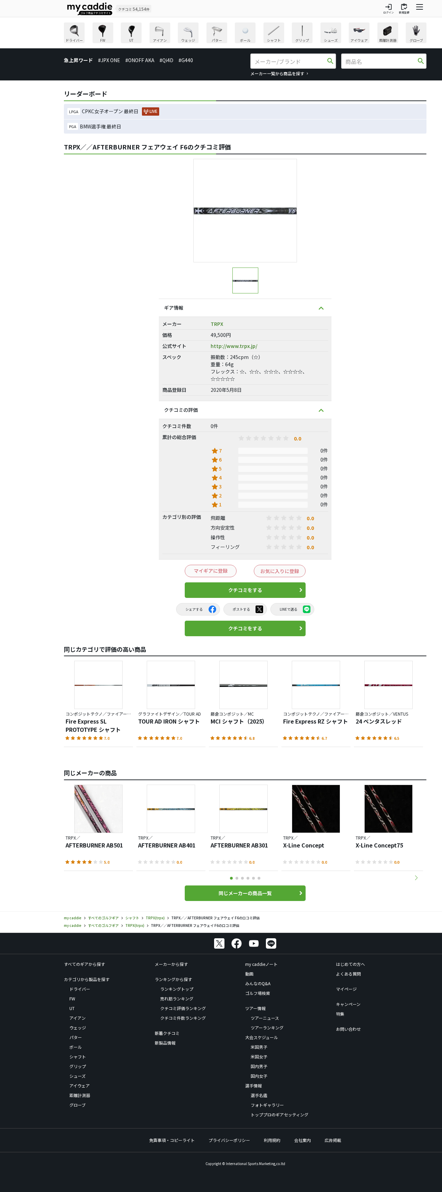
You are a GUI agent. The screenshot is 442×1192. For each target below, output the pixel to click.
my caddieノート (261, 964)
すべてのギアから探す (84, 964)
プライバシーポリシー (229, 1140)
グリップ (77, 1066)
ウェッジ (77, 1027)
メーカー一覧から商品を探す (277, 73)
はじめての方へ (350, 964)
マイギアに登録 (211, 570)
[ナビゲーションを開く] (419, 9)
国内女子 (259, 1076)
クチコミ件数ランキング (183, 1018)
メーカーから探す (171, 964)
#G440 (186, 60)
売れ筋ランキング (176, 998)
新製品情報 (165, 1043)
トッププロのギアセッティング (279, 1114)
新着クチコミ (167, 1033)
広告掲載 (333, 1140)
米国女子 (259, 1056)
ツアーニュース (265, 1018)
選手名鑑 (259, 1095)
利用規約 (272, 1140)
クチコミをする (245, 590)
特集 (340, 1014)
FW (72, 998)
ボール (75, 1047)
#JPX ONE (109, 60)
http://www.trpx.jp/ (234, 345)
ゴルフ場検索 (257, 993)
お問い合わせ (348, 1029)
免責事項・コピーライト (172, 1140)
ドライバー (79, 989)
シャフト (77, 1056)
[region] (245, 33)
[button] (416, 878)
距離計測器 (79, 1095)
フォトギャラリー (267, 1105)
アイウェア (79, 1085)
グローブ (77, 1105)
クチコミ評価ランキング (183, 1008)
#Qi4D (166, 60)
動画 (249, 974)
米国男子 (259, 1047)
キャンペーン (348, 1004)
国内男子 (259, 1066)
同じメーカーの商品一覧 (245, 893)
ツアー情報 (255, 1008)
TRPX (217, 323)
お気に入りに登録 (279, 571)
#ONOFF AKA (139, 60)
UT (72, 1008)
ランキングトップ (176, 989)
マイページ (346, 989)
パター (75, 1037)
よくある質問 (348, 974)
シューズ (77, 1076)
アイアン (77, 1018)
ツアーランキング (267, 1027)
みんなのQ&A (257, 983)
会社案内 (302, 1140)
